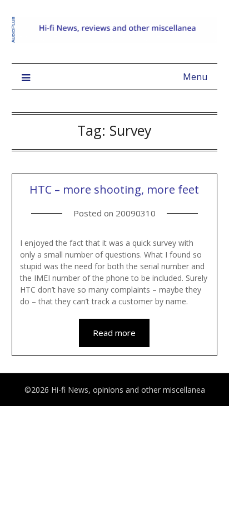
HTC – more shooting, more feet (114, 189)
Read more (114, 332)
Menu (195, 77)
